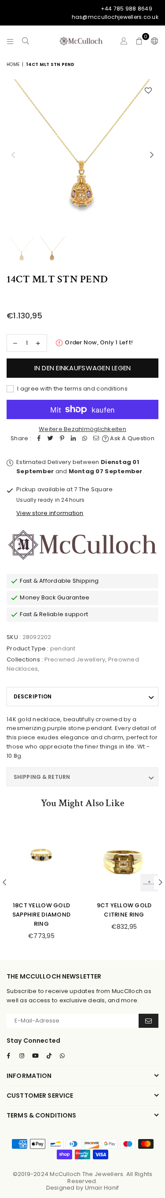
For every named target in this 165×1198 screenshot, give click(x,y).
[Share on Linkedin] (73, 438)
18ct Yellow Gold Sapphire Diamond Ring (41, 914)
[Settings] (152, 40)
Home (13, 64)
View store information (50, 513)
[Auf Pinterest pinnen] (62, 438)
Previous (13, 155)
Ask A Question (131, 438)
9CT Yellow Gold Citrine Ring (124, 910)
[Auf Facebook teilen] (39, 438)
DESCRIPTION (32, 696)
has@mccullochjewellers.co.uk (115, 17)
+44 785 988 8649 (126, 8)
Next (151, 155)
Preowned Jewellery (75, 659)
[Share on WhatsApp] (85, 438)
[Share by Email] (96, 438)
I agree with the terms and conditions (72, 388)
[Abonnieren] (148, 1021)
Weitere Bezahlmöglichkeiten (82, 429)
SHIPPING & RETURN (42, 777)
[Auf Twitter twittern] (50, 438)
